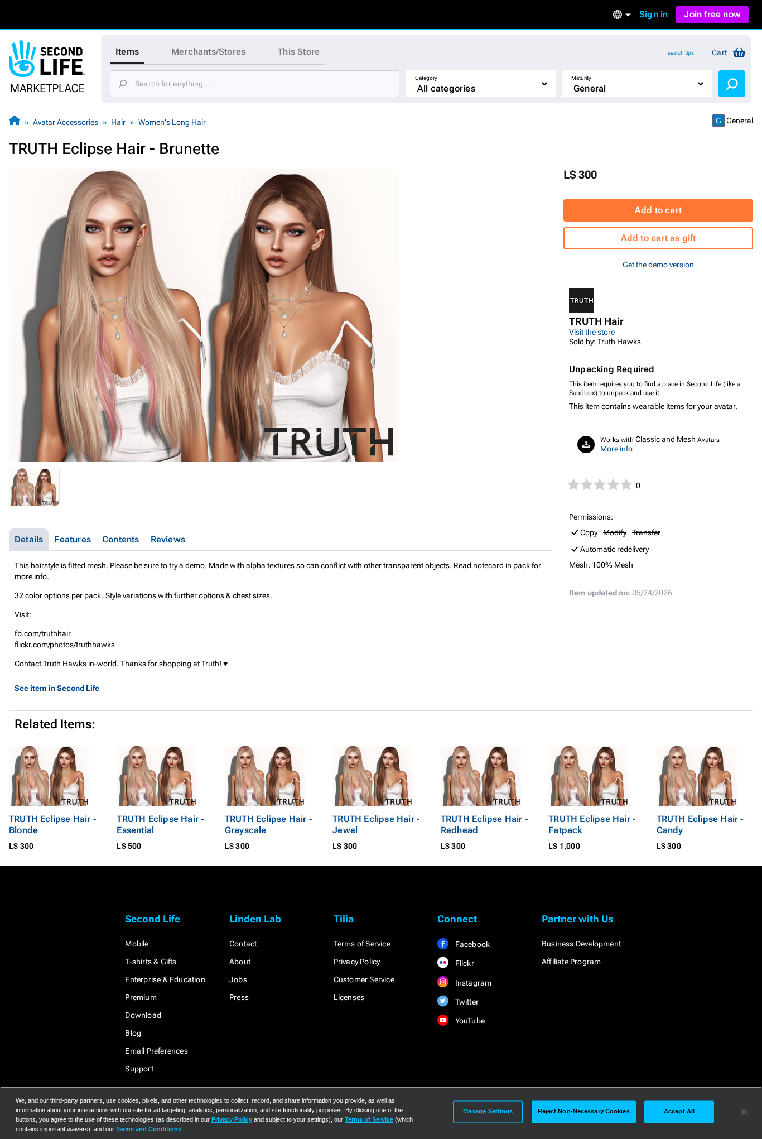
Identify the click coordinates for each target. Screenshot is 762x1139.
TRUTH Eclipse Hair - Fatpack (591, 824)
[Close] (744, 1111)
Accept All (679, 1111)
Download (143, 1015)
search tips (681, 53)
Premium (140, 997)
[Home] (14, 122)
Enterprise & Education (165, 979)
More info (616, 448)
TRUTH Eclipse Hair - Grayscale (268, 824)
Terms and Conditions (148, 1129)
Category (426, 78)
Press (239, 997)
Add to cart (658, 210)
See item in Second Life (57, 688)
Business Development (581, 943)
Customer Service (364, 979)
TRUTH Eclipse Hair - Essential (160, 824)
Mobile (136, 943)
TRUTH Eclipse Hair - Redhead (484, 824)
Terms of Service (362, 943)
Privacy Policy (357, 961)
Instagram (472, 982)
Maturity (581, 78)
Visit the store (592, 332)
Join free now (712, 14)
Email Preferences (156, 1050)
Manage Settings (488, 1111)
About (239, 961)
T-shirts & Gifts (150, 961)
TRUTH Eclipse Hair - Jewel (375, 824)
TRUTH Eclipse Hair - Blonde (52, 824)
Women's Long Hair (172, 122)
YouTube (469, 1020)
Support (139, 1068)
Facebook (471, 944)
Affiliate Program (571, 961)
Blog (133, 1033)
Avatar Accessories (65, 122)
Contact (243, 943)
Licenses (349, 997)
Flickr (463, 963)
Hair (118, 122)
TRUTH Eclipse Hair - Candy (700, 824)
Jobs (238, 979)
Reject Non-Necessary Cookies (584, 1111)
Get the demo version (658, 264)
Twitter (466, 1001)
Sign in (653, 14)
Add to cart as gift (658, 238)
